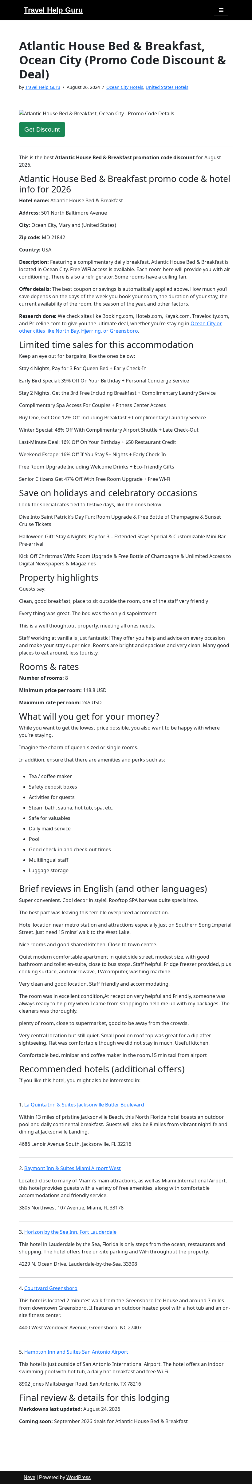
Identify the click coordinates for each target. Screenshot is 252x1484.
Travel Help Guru (42, 87)
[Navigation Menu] (221, 10)
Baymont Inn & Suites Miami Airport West (72, 1168)
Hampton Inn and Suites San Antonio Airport (76, 1351)
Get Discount (42, 129)
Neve (29, 1477)
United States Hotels (167, 87)
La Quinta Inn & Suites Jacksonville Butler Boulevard (84, 1104)
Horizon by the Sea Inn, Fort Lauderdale (70, 1232)
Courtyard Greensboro (50, 1288)
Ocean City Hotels (124, 87)
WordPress (78, 1477)
